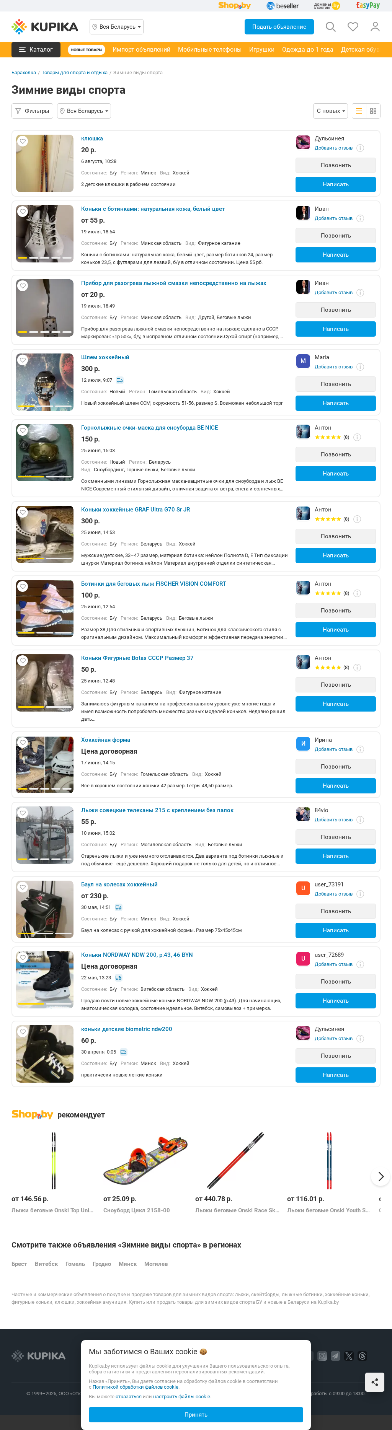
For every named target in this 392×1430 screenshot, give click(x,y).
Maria (322, 357)
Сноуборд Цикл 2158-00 (136, 1210)
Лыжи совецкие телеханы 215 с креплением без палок (157, 810)
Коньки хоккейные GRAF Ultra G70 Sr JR (135, 509)
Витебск (46, 1264)
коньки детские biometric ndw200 (126, 1029)
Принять (196, 1414)
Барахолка (23, 72)
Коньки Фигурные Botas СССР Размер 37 (137, 658)
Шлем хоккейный (105, 357)
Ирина (323, 739)
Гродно (102, 1264)
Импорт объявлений (141, 49)
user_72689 (329, 954)
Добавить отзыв (334, 148)
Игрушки (261, 49)
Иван (322, 208)
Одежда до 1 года (307, 49)
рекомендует (81, 1114)
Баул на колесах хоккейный (119, 884)
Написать (336, 184)
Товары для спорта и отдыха (75, 72)
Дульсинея (329, 138)
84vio (321, 810)
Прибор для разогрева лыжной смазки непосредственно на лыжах (173, 283)
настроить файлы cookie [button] (181, 1396)
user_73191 (329, 884)
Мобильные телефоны (210, 49)
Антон (323, 427)
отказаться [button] (129, 1396)
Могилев (156, 1264)
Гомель (75, 1264)
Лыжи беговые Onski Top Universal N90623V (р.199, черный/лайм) (53, 1210)
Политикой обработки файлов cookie (135, 1387)
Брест (19, 1264)
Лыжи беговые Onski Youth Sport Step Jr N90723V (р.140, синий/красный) (329, 1210)
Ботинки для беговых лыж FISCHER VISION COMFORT (153, 583)
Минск (128, 1264)
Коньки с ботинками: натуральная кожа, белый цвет (153, 208)
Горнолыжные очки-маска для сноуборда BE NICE (149, 427)
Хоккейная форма (105, 739)
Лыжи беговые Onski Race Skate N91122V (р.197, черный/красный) (237, 1210)
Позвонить (336, 165)
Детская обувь (362, 49)
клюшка (92, 138)
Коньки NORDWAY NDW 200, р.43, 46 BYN (137, 954)
